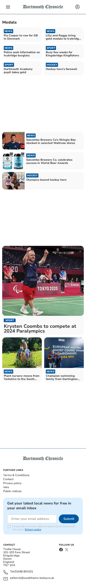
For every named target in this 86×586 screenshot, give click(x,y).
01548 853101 (24, 571)
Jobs (6, 487)
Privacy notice (33, 529)
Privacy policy (12, 483)
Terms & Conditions (16, 475)
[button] (8, 7)
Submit (68, 519)
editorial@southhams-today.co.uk (32, 578)
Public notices (12, 491)
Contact (8, 479)
